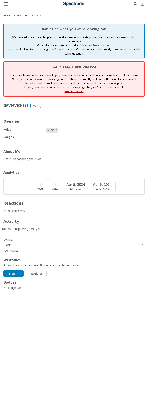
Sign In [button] (13, 273)
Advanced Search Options (96, 45)
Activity (8, 239)
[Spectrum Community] (74, 4)
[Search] (135, 4)
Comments (11, 250)
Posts (40, 188)
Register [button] (36, 273)
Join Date (76, 188)
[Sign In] (142, 4)
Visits (55, 188)
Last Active (102, 188)
